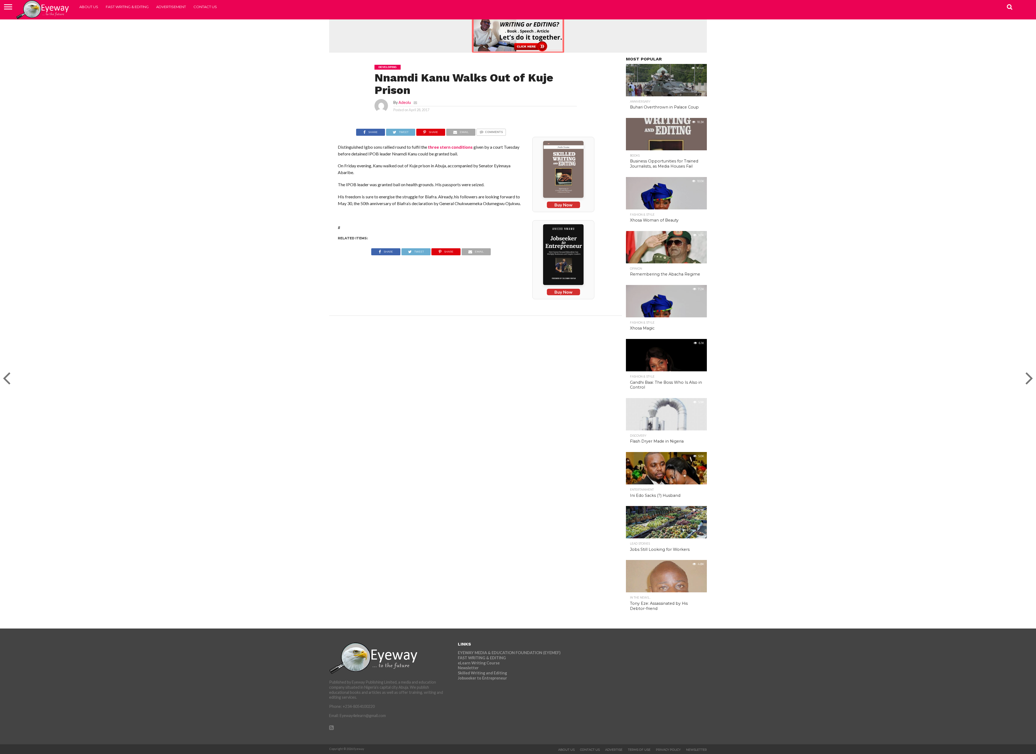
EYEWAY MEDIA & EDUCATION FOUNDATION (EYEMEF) (509, 652)
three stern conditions (450, 147)
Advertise (613, 750)
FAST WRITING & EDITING (127, 7)
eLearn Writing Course (479, 663)
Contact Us (205, 7)
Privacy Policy (668, 750)
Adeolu (404, 102)
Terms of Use (639, 750)
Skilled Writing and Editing (482, 673)
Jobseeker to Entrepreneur (482, 678)
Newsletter (468, 667)
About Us (88, 7)
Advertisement (171, 7)
